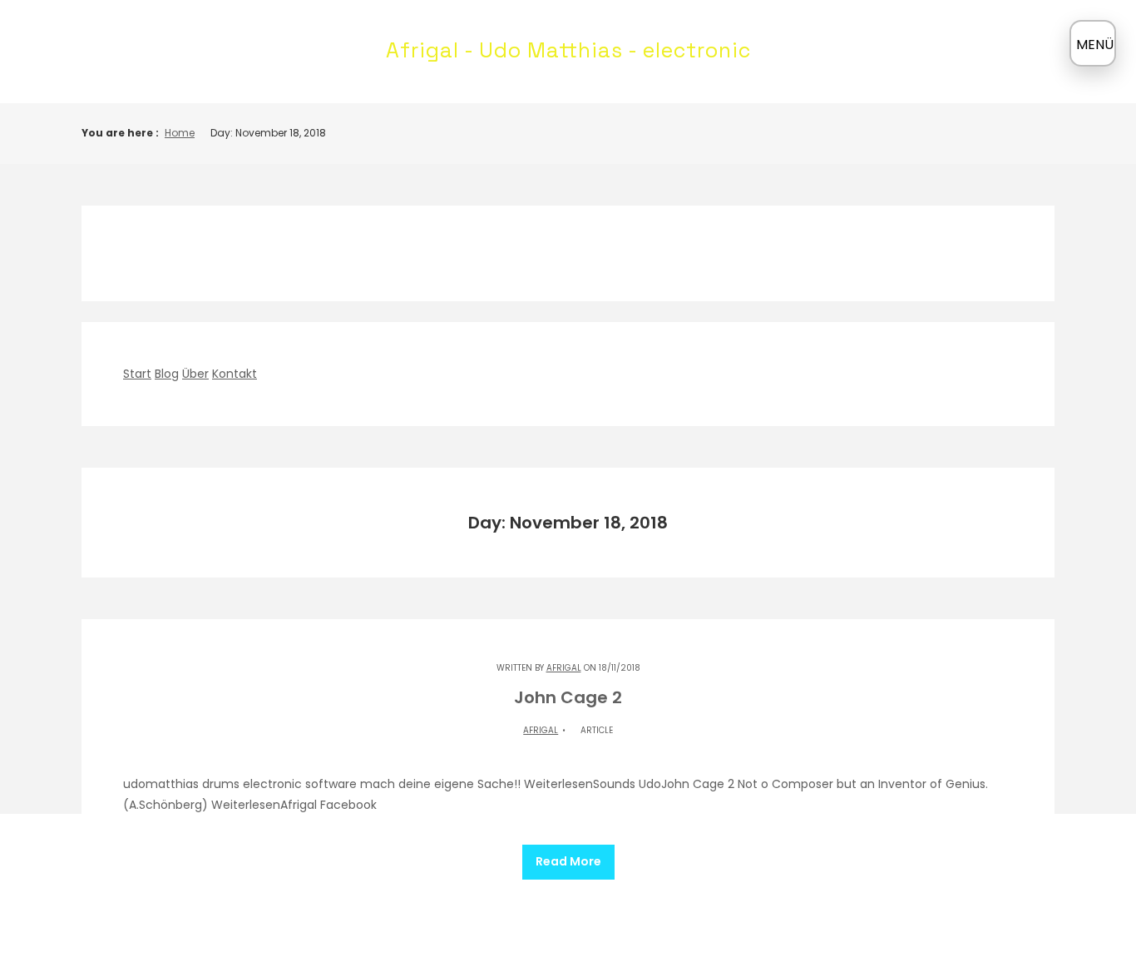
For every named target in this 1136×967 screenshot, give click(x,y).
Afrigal (563, 668)
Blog (167, 373)
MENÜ (1095, 44)
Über (195, 373)
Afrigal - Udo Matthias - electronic (568, 50)
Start (137, 373)
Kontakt (234, 373)
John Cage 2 (568, 697)
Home (180, 133)
